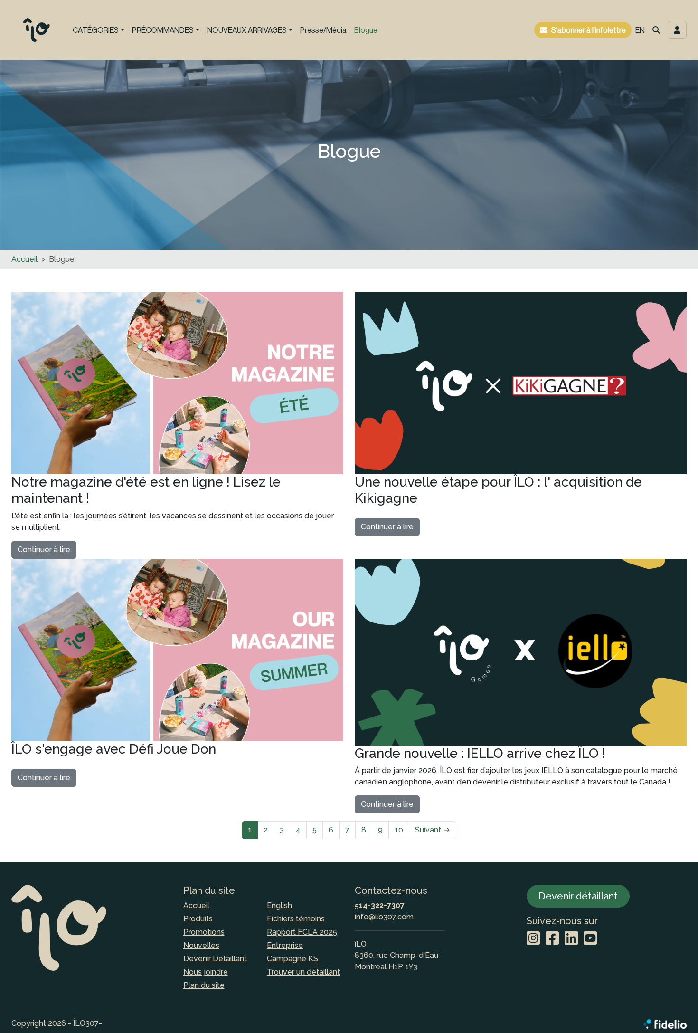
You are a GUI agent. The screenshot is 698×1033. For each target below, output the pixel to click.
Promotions (204, 932)
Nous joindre (205, 971)
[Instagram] (533, 938)
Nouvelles (201, 945)
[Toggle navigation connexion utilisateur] (677, 30)
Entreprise (285, 945)
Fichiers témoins (296, 918)
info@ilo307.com (384, 916)
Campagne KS (292, 958)
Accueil (24, 259)
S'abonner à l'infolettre (588, 30)
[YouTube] (590, 938)
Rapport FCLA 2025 (302, 932)
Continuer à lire (44, 549)
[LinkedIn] (571, 938)
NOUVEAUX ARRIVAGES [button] (247, 30)
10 (399, 829)
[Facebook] (552, 938)
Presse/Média (323, 30)
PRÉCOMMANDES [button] (163, 30)
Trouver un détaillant (303, 971)
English (279, 905)
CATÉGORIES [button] (96, 30)
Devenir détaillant (578, 896)
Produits (198, 918)
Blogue (365, 30)
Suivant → (432, 829)
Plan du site (204, 985)
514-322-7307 (380, 905)
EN (640, 30)
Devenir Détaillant (215, 958)
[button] (656, 30)
